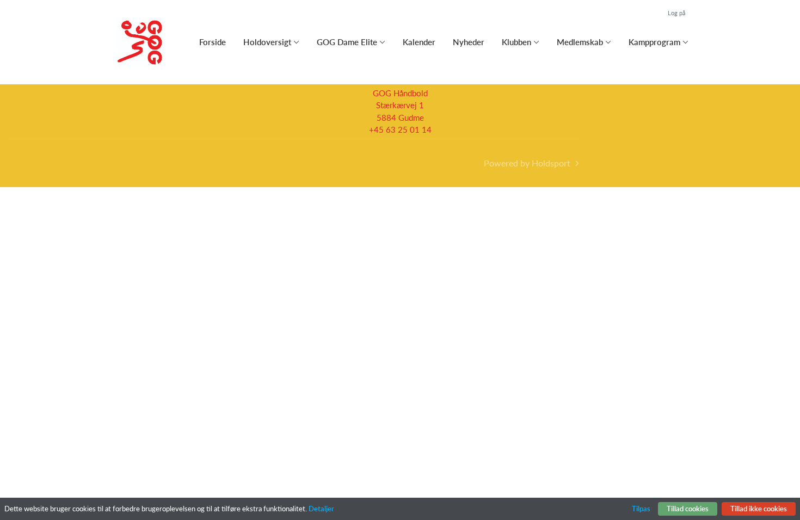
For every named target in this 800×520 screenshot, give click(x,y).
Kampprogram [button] (654, 42)
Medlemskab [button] (580, 42)
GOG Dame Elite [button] (347, 42)
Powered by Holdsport (527, 163)
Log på (676, 12)
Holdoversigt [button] (267, 42)
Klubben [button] (516, 42)
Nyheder (468, 42)
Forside (212, 42)
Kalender (419, 42)
